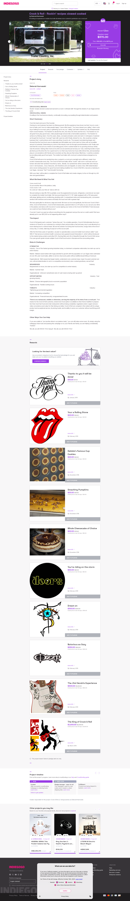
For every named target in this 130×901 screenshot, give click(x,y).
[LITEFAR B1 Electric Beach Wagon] (89, 824)
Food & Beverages (35, 95)
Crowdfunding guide (83, 777)
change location (73, 8)
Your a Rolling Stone (11, 86)
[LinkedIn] (21, 875)
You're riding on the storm (12, 100)
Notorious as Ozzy (10, 105)
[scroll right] (82, 41)
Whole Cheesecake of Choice (12, 96)
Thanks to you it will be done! (13, 84)
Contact (93, 868)
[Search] (54, 3)
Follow (103, 45)
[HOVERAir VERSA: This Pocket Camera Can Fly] (40, 824)
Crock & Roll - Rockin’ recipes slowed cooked (57, 13)
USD (96, 3)
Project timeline (8, 116)
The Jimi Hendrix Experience (13, 108)
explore (73, 811)
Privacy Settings (35, 895)
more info (32, 89)
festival (62, 95)
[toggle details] (51, 853)
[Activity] (113, 3)
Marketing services (114, 870)
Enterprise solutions (115, 874)
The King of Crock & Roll (12, 111)
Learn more (34, 790)
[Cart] (109, 3)
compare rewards (40, 361)
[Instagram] (18, 875)
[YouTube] (16, 875)
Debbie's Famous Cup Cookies (11, 90)
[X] (13, 875)
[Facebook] (10, 875)
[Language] (104, 3)
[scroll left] (9, 41)
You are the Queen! (97, 60)
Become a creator (114, 872)
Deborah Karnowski (37, 16)
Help (72, 777)
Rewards (6, 80)
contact (38, 89)
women (78, 95)
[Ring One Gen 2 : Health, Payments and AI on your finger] (65, 824)
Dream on (8, 103)
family (55, 95)
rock (73, 95)
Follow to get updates (37, 792)
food (68, 95)
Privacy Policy (13, 895)
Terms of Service (24, 895)
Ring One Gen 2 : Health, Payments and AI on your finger (64, 843)
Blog (92, 872)
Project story (7, 77)
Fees (110, 868)
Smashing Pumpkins (11, 93)
